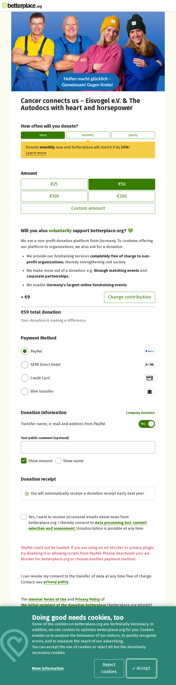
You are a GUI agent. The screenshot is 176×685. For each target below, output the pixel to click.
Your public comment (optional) (45, 438)
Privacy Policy (87, 599)
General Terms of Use (47, 599)
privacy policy (56, 582)
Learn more (36, 153)
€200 (122, 196)
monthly (88, 135)
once (43, 135)
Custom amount (88, 208)
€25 (54, 184)
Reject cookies (109, 668)
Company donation (140, 413)
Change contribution (129, 297)
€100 (54, 196)
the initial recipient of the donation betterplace (63, 605)
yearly (133, 135)
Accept (143, 668)
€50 (122, 184)
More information (48, 668)
